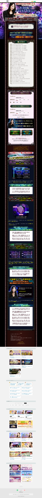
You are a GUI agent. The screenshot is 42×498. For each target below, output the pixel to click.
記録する (19, 117)
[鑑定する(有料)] (27, 133)
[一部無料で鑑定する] (15, 133)
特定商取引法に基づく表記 (21, 342)
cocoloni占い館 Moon (21, 492)
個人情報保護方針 (16, 148)
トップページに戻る (21, 341)
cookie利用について (21, 491)
